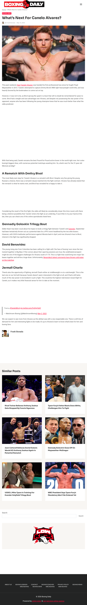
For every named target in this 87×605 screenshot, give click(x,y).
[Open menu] (81, 4)
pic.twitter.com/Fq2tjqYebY (30, 308)
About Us (8, 584)
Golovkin (72, 229)
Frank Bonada (11, 23)
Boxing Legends (21, 584)
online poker (36, 601)
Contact (34, 584)
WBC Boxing (50, 586)
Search (4, 513)
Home (4, 10)
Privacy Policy (63, 584)
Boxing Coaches (48, 584)
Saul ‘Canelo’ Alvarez (25, 85)
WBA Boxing (62, 586)
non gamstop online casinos (53, 601)
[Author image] (3, 23)
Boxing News (6, 13)
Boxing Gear (37, 586)
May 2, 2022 (42, 313)
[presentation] (22, 388)
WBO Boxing (24, 586)
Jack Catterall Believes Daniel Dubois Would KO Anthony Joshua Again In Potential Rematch (21, 450)
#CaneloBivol (15, 308)
